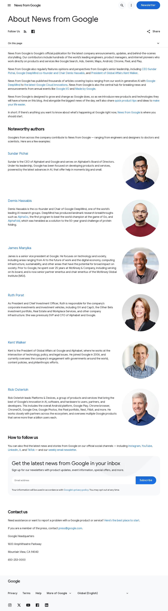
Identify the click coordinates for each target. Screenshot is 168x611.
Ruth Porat (16, 295)
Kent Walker (17, 342)
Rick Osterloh (18, 390)
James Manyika (19, 248)
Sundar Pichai (18, 154)
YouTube (147, 446)
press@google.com (70, 528)
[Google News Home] (27, 5)
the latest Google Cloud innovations (46, 85)
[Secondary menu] (131, 5)
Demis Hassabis (20, 201)
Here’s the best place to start (121, 520)
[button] (148, 5)
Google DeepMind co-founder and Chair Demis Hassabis (50, 73)
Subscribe (146, 480)
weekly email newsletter (62, 450)
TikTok (31, 450)
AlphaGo (23, 217)
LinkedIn (13, 450)
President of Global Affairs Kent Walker (114, 73)
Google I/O (62, 89)
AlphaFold (14, 221)
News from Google (128, 112)
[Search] (122, 5)
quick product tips (126, 100)
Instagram (134, 446)
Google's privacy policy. (76, 489)
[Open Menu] (9, 5)
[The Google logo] (14, 581)
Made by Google (85, 89)
